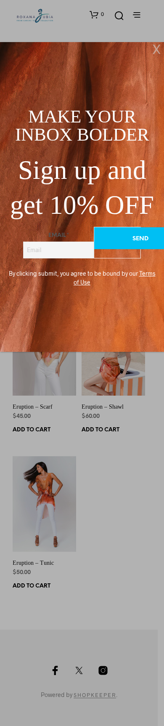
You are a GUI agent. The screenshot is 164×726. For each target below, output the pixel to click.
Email (58, 235)
